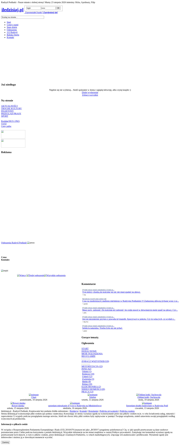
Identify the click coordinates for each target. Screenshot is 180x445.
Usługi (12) (87, 376)
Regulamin (93, 411)
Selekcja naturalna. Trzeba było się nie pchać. (102, 328)
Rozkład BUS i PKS (10, 121)
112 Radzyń (12, 32)
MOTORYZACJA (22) (92, 366)
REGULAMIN (88, 356)
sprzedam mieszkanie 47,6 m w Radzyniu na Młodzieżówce (75, 405)
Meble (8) (86, 381)
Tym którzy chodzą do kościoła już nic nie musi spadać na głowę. (111, 292)
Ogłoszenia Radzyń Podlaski (14, 243)
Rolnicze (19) (88, 374)
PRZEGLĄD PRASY (11, 113)
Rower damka (18, 405)
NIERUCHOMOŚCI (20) (93, 389)
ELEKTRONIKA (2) (91, 386)
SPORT (4, 116)
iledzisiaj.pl (12, 9)
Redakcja (74, 411)
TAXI (3, 124)
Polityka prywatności (109, 411)
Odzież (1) (87, 371)
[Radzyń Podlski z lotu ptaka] (13, 138)
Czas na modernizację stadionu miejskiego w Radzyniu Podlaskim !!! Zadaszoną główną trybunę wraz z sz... (130, 301)
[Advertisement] (85, 60)
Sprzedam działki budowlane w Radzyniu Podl (147, 405)
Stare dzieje (12, 27)
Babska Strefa (13, 35)
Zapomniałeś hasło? (33, 12)
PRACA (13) (87, 392)
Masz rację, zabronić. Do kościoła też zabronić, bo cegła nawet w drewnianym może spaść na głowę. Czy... (130, 310)
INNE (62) (86, 369)
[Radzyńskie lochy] (13, 147)
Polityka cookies (127, 411)
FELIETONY (7, 111)
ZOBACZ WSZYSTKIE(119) (95, 361)
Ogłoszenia (12, 30)
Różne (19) (87, 384)
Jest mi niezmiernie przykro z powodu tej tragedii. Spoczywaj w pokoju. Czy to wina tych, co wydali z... (128, 319)
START (85, 348)
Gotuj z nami (12, 25)
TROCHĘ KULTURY (11, 108)
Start (9, 22)
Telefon (92, 397)
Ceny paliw (6, 126)
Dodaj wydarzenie (90, 92)
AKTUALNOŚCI (9, 106)
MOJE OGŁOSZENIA (92, 353)
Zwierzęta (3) (88, 379)
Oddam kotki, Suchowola (148, 397)
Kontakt (10, 37)
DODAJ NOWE (89, 351)
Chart (33, 397)
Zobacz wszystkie (90, 95)
